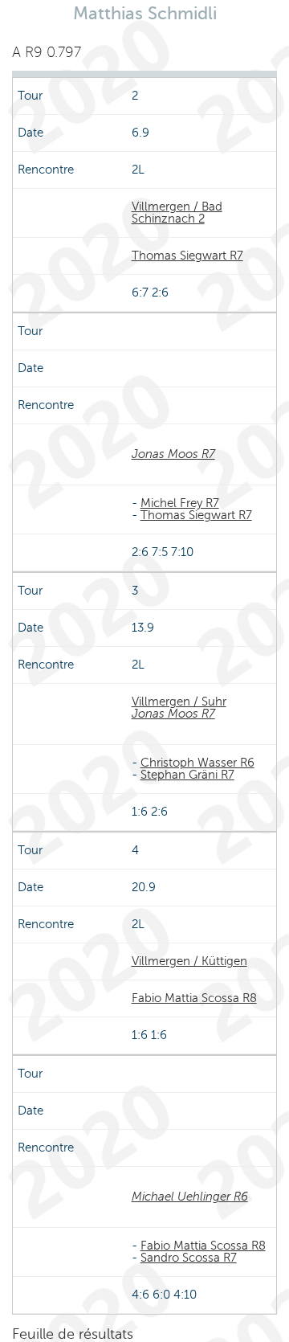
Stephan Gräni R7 (187, 774)
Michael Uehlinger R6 (190, 1196)
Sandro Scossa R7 (188, 1257)
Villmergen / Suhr (179, 701)
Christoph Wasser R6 (197, 762)
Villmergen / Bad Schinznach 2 (177, 212)
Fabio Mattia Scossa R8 (194, 998)
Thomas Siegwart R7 (187, 255)
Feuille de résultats (72, 1334)
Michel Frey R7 (179, 503)
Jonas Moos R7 (173, 454)
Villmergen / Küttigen (189, 961)
